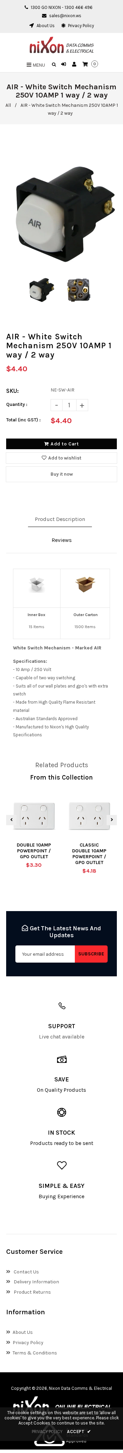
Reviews (62, 540)
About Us (45, 25)
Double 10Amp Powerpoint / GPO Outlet (34, 851)
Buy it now (62, 474)
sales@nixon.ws (65, 15)
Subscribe (91, 954)
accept (79, 1431)
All (8, 105)
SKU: (12, 390)
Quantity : (16, 404)
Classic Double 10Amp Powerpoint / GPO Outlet (89, 853)
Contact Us (26, 1272)
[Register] (75, 64)
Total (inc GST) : (23, 420)
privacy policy (47, 1431)
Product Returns (32, 1292)
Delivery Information (36, 1282)
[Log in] (64, 64)
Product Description (60, 519)
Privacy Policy (80, 25)
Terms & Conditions (35, 1353)
